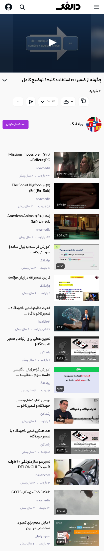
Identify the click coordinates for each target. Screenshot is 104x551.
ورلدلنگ (76, 124)
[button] (52, 42)
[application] (52, 43)
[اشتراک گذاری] (31, 102)
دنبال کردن (13, 124)
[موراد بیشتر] (18, 102)
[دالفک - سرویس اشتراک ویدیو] (72, 7)
